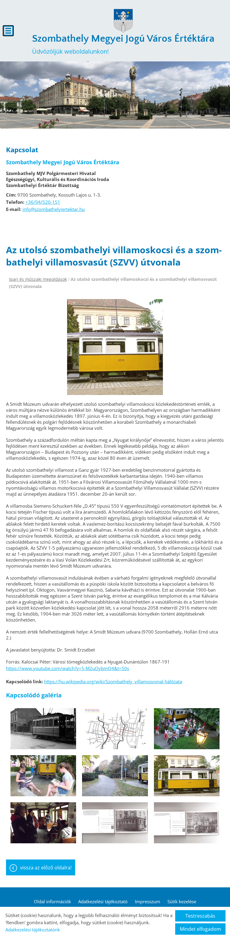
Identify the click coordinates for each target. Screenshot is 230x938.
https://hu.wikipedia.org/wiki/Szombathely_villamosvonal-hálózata (113, 681)
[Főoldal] (123, 21)
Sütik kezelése (181, 901)
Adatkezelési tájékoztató (103, 901)
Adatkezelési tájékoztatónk (32, 930)
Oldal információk (52, 901)
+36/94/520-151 (42, 202)
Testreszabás (200, 916)
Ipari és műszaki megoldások (38, 279)
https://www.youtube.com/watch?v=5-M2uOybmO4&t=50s (67, 668)
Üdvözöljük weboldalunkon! (123, 44)
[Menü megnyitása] (8, 30)
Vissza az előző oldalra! (46, 867)
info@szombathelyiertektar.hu (53, 209)
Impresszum (147, 901)
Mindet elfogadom (200, 929)
